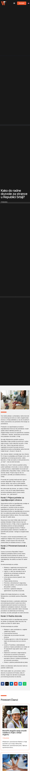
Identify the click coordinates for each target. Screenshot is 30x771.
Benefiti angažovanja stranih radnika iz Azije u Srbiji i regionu (14, 733)
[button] (14, 3)
